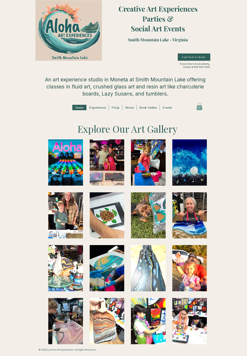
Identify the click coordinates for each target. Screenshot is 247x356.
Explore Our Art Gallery (128, 129)
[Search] (208, 57)
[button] (199, 106)
